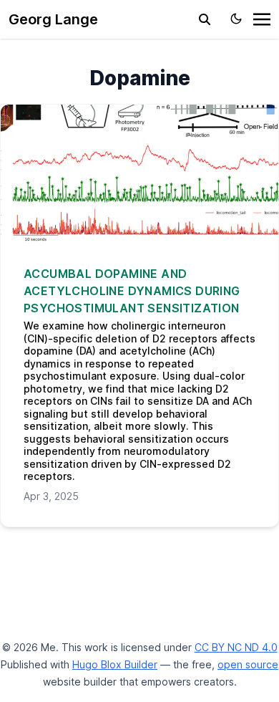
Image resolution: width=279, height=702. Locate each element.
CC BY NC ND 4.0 (236, 647)
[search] (204, 19)
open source (247, 664)
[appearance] (236, 18)
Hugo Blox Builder (114, 664)
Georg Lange (53, 19)
